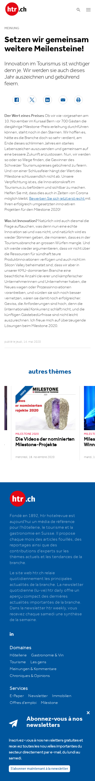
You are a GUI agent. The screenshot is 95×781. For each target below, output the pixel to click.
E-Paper (17, 696)
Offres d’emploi (23, 703)
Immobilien (61, 696)
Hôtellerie (18, 655)
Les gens (38, 662)
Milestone (49, 703)
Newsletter (38, 696)
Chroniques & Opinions (30, 676)
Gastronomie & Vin (47, 655)
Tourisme (18, 662)
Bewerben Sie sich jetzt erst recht (57, 199)
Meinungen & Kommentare (33, 669)
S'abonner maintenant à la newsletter (39, 768)
